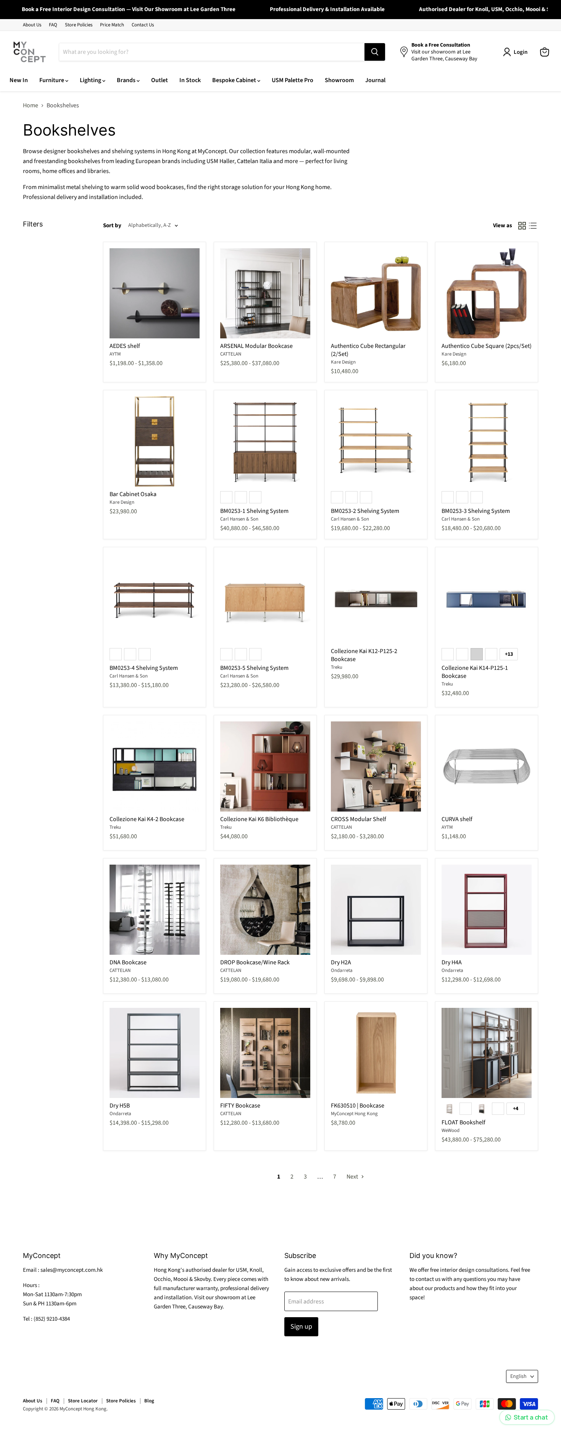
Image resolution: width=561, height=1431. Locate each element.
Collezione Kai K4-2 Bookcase (147, 819)
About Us (32, 25)
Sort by (112, 225)
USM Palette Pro (292, 80)
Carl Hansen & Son (239, 519)
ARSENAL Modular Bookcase (256, 346)
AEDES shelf (125, 346)
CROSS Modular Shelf (358, 819)
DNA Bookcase (128, 962)
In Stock (190, 80)
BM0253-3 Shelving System (476, 511)
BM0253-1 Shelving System (254, 511)
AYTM (115, 354)
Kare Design (343, 362)
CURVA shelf (457, 819)
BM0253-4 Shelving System (144, 668)
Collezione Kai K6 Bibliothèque (259, 819)
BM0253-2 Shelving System (365, 511)
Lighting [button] (91, 80)
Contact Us (143, 25)
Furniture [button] (52, 80)
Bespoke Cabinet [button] (234, 80)
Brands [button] (127, 80)
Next (353, 1176)
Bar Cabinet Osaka (133, 494)
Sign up (301, 1326)
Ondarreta (342, 970)
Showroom (339, 80)
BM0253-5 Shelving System (254, 668)
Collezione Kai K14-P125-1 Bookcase (475, 672)
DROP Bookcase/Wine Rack (255, 962)
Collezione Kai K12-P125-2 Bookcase (364, 655)
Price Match (112, 25)
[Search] (374, 52)
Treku (336, 667)
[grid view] (522, 225)
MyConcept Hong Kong (354, 1113)
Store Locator (83, 1400)
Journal (375, 80)
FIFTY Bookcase (240, 1105)
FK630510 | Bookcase (357, 1105)
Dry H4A (452, 962)
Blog (149, 1400)
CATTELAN (230, 354)
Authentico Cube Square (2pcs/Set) (487, 346)
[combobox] (211, 52)
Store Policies (78, 25)
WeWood (450, 1130)
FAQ (53, 25)
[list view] (532, 225)
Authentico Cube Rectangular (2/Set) (368, 350)
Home (30, 105)
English (518, 1376)
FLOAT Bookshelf (463, 1122)
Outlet (159, 80)
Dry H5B (120, 1105)
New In (19, 80)
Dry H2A (341, 962)
